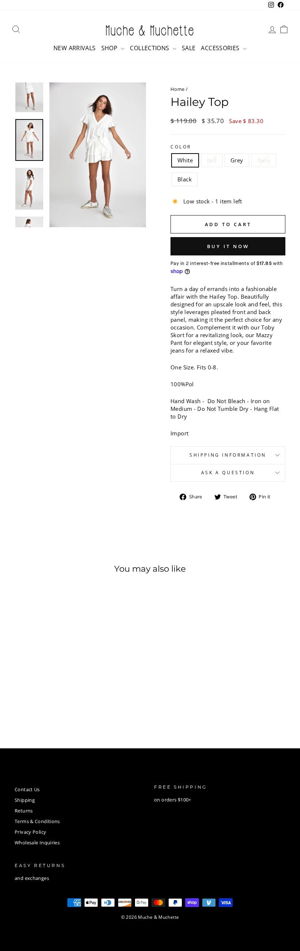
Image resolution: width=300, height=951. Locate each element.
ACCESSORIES (221, 48)
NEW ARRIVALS (74, 48)
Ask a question (228, 472)
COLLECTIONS (150, 48)
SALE (189, 48)
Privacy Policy (30, 832)
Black (184, 179)
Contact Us (27, 789)
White (185, 160)
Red (212, 160)
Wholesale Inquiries (37, 842)
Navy (264, 160)
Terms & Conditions (37, 821)
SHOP (110, 48)
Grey (236, 160)
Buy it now (228, 246)
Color (180, 147)
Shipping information (228, 455)
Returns (24, 810)
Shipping (25, 800)
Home (177, 89)
